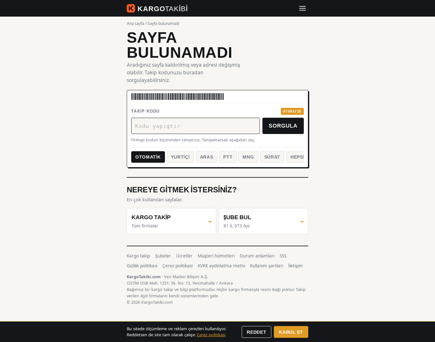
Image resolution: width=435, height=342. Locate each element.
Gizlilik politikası (142, 265)
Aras (206, 157)
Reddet (256, 332)
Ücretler (184, 255)
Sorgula (283, 125)
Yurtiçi (180, 157)
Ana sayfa (135, 23)
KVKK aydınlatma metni (221, 265)
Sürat (272, 157)
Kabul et (291, 332)
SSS (283, 255)
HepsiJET (301, 157)
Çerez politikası (177, 265)
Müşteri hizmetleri (216, 255)
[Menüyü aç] (302, 8)
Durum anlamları (257, 255)
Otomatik (148, 157)
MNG (248, 157)
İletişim (295, 265)
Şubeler (163, 255)
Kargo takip (138, 255)
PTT (227, 157)
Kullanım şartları (266, 265)
